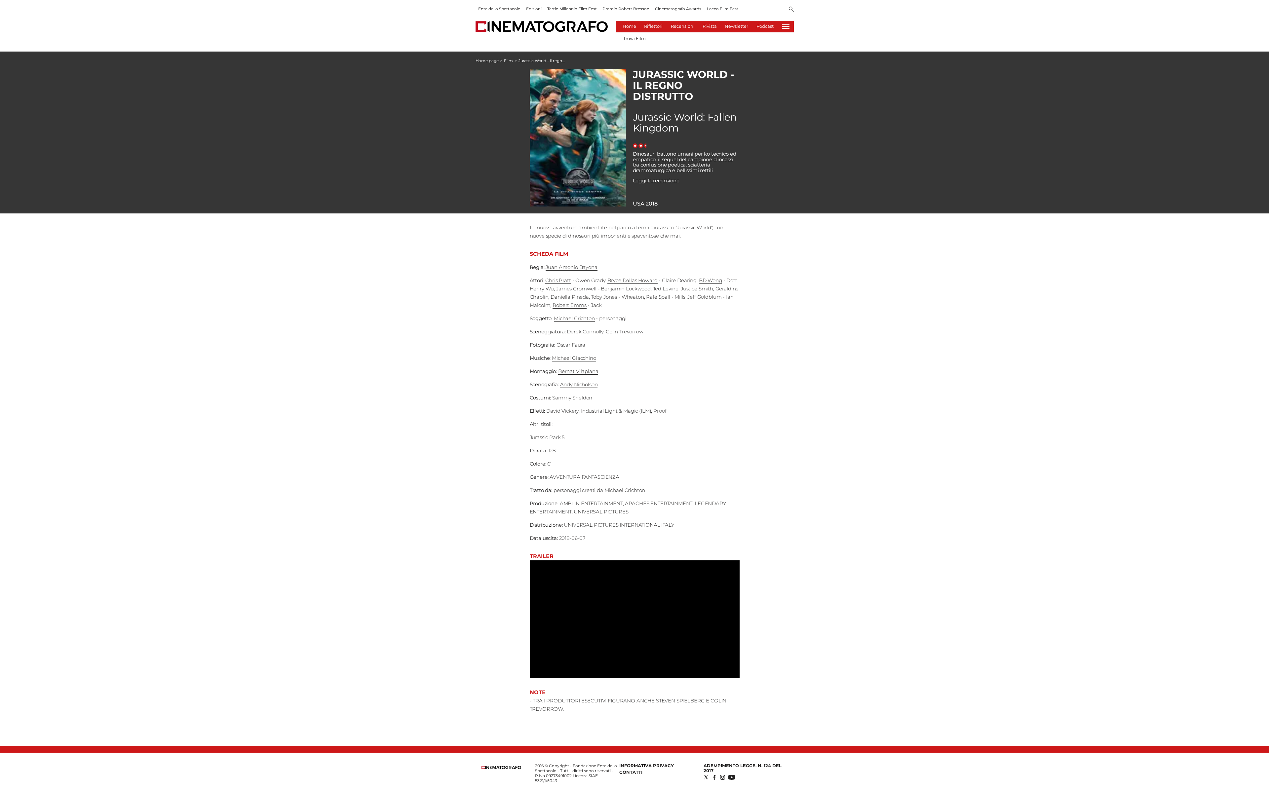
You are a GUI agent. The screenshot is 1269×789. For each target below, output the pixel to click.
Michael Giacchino (574, 358)
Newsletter (736, 26)
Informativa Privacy (646, 765)
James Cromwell (576, 288)
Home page (487, 60)
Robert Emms (569, 305)
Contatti (630, 772)
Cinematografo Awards (678, 8)
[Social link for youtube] (731, 777)
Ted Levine (666, 288)
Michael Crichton (574, 318)
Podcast (765, 26)
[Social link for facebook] (714, 777)
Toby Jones (604, 297)
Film (508, 60)
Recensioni (683, 26)
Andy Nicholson (579, 384)
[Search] (791, 10)
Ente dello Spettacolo (499, 8)
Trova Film (634, 38)
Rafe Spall (658, 297)
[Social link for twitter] (706, 777)
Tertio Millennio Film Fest (572, 8)
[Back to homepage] (501, 767)
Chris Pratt (558, 280)
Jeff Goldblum (704, 297)
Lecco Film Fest (722, 8)
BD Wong (710, 280)
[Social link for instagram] (722, 777)
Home (629, 26)
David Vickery (562, 411)
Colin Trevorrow (624, 331)
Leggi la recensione (656, 180)
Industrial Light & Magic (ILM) (616, 411)
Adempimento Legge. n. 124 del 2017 (743, 768)
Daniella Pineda (570, 297)
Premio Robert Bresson (625, 8)
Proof (659, 411)
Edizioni (534, 8)
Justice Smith (697, 288)
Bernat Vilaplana (578, 371)
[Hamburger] (785, 26)
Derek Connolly (585, 331)
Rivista (710, 26)
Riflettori (653, 26)
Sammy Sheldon (572, 397)
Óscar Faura (571, 345)
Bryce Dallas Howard (632, 280)
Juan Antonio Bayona (571, 267)
